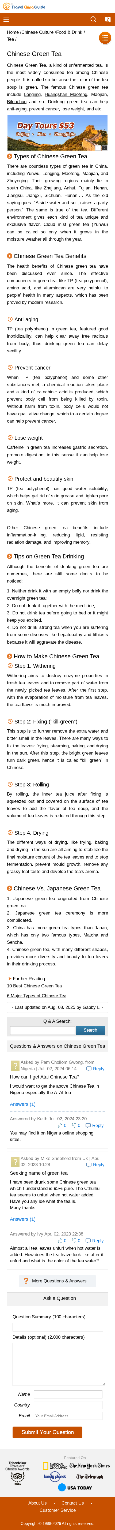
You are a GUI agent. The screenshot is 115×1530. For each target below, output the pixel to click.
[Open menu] (6, 19)
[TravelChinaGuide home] (24, 6)
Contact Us (73, 1503)
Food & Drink (69, 32)
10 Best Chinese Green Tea (34, 985)
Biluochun (16, 101)
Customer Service (58, 1510)
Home (13, 32)
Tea (10, 39)
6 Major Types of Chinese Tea (36, 995)
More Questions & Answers (59, 1280)
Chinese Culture (37, 32)
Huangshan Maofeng (66, 94)
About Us (37, 1503)
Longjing (32, 94)
